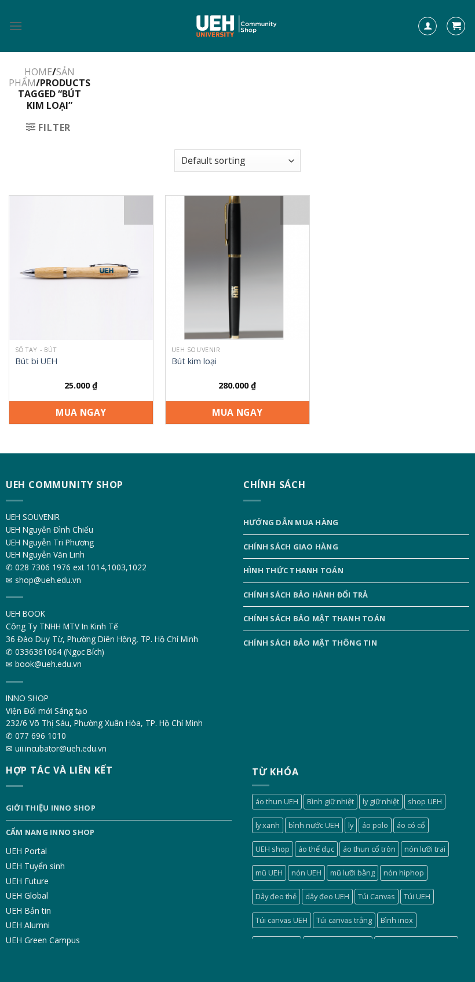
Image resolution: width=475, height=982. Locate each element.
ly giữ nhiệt (381, 801)
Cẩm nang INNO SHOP (50, 832)
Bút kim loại (194, 361)
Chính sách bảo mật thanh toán (314, 618)
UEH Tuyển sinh (35, 865)
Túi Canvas (376, 896)
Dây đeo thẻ (276, 896)
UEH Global (27, 895)
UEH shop (272, 849)
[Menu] (16, 26)
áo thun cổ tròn (369, 849)
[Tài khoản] (427, 26)
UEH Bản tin (28, 910)
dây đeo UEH (327, 896)
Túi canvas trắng (344, 920)
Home (38, 71)
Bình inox (397, 920)
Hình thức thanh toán (293, 570)
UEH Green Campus (43, 940)
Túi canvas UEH (281, 920)
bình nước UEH (313, 825)
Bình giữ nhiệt (330, 801)
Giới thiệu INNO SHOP (51, 808)
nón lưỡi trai (424, 849)
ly (350, 825)
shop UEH (425, 801)
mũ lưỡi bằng (352, 872)
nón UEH (306, 872)
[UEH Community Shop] (237, 26)
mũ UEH (269, 872)
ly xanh (267, 825)
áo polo (375, 825)
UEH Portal (26, 850)
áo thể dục (316, 849)
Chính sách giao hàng (290, 546)
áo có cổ (411, 825)
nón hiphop (403, 872)
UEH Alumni (28, 924)
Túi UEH (417, 896)
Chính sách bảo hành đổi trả (305, 594)
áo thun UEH (276, 801)
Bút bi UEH (36, 361)
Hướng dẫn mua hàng (291, 522)
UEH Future (27, 880)
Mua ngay (81, 412)
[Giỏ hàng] (456, 26)
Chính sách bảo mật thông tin (310, 642)
